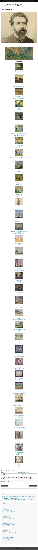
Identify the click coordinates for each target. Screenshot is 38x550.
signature (19, 499)
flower (32, 496)
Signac (12, 481)
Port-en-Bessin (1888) (6, 540)
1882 (20, 97)
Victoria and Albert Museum (17, 405)
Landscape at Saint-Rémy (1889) (8, 519)
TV (24, 499)
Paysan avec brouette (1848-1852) (8, 518)
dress (14, 496)
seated (12, 499)
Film (29, 496)
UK (25, 499)
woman (32, 499)
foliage (35, 496)
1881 (19, 85)
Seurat (9, 481)
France (27, 470)
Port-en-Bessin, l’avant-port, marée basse (19, 341)
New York (23, 98)
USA (28, 499)
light (22, 498)
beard (6, 496)
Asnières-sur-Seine (14, 477)
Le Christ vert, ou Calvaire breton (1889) (9, 512)
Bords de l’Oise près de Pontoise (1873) (9, 533)
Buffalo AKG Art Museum (18, 356)
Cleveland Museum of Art (17, 172)
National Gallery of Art (17, 135)
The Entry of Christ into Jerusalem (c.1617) (10, 537)
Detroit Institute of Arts (17, 380)
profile (8, 499)
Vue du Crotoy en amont (19, 378)
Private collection (19, 184)
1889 (19, 355)
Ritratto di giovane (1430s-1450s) (8, 538)
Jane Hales (5, 509)
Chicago (22, 233)
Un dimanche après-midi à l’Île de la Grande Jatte (19, 231)
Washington (22, 135)
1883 (20, 109)
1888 (20, 269)
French (25, 478)
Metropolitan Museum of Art (17, 98)
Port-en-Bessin (19, 317)
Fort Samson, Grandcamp (19, 243)
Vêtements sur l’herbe (19, 194)
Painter (23, 474)
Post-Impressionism (4, 481)
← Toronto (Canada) (4, 485)
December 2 (8, 478)
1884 (20, 134)
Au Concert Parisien (19, 280)
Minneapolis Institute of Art (17, 319)
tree (23, 499)
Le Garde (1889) (5, 530)
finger (31, 496)
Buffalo (23, 356)
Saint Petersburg (22, 245)
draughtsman (13, 478)
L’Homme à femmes (19, 439)
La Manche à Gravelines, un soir (19, 415)
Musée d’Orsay (18, 331)
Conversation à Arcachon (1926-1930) (9, 511)
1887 (18, 281)
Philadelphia (22, 270)
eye (22, 496)
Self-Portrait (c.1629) (6, 517)
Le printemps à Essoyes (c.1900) (8, 523)
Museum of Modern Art (17, 417)
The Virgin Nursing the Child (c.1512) (9, 505)
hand (12, 498)
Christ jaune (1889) (6, 539)
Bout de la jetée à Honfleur (19, 255)
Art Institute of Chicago (17, 233)
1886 (20, 232)
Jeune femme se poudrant (19, 304)
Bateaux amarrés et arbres (19, 390)
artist (10, 477)
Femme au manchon (19, 206)
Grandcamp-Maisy (29, 478)
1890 (20, 367)
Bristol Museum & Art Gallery (17, 86)
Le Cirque (19, 464)
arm (2, 496)
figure (27, 496)
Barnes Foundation (17, 270)
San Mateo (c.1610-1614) (7, 516)
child (7, 496)
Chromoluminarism (21, 477)
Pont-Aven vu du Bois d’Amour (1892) (9, 524)
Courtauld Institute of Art (17, 147)
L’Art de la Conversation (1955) (8, 510)
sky (22, 499)
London (23, 147)
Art (8, 477)
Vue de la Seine (19, 120)
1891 (20, 44)
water (30, 499)
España (20, 496)
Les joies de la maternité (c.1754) (8, 536)
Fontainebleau (18, 478)
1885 (19, 244)
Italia (16, 498)
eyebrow (24, 496)
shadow (15, 499)
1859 (18, 44)
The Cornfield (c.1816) (6, 526)
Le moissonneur (19, 96)
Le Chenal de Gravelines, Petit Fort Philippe (19, 427)
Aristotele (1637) (5, 515)
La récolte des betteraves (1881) (8, 543)
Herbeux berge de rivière (19, 71)
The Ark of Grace (11, 4)
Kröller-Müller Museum (17, 258)
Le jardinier (19, 108)
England (17, 496)
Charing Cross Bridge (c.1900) (8, 525)
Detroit (23, 380)
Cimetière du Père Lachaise (22, 472)
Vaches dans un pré (19, 182)
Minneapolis (23, 319)
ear (15, 496)
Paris (21, 331)
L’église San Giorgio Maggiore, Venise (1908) (10, 532)
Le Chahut (19, 366)
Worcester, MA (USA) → (32, 485)
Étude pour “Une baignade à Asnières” (19, 169)
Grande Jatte (34, 478)
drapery (12, 496)
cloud (10, 496)
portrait (6, 499)
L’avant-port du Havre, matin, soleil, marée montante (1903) (12, 508)
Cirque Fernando (3, 478)
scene (10, 499)
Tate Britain (17, 196)
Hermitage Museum (16, 245)
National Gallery (17, 221)
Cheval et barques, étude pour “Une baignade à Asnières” (19, 157)
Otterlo (23, 258)
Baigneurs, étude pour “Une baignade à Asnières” (19, 133)
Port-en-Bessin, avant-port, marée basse (19, 329)
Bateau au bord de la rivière (19, 145)
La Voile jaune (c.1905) (6, 531)
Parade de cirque (19, 292)
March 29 (7, 470)
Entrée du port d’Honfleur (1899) (8, 529)
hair (10, 498)
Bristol (24, 86)
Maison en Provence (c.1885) (7, 522)
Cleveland (23, 172)
